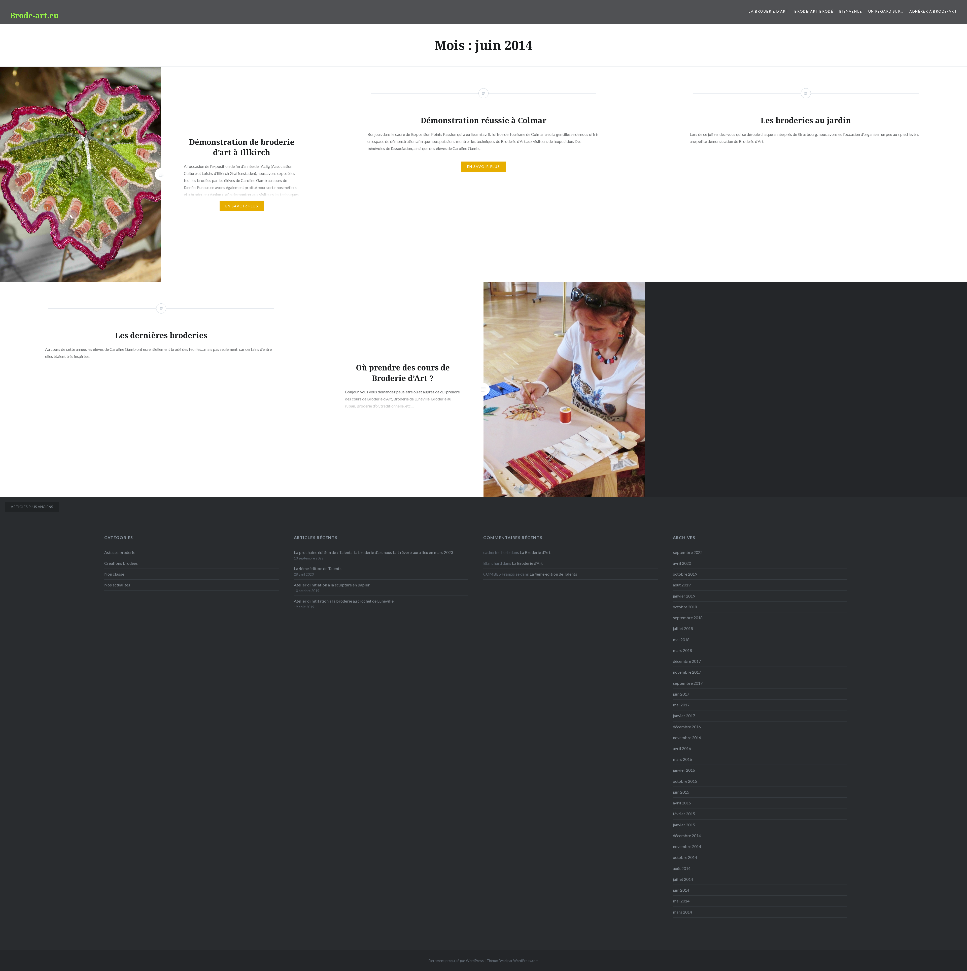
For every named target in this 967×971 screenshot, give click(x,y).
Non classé (114, 574)
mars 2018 (682, 650)
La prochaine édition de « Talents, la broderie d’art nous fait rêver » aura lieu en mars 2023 (373, 552)
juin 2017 (681, 694)
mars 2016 (682, 759)
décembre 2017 (687, 661)
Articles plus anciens (32, 507)
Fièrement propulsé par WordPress (456, 960)
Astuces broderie (119, 552)
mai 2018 (681, 639)
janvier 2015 (684, 824)
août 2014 (681, 868)
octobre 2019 (685, 574)
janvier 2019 (684, 595)
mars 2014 (682, 912)
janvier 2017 (684, 715)
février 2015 (684, 813)
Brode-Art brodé (814, 11)
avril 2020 (682, 563)
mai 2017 (681, 704)
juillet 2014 (683, 879)
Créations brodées (121, 563)
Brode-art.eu (34, 15)
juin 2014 (681, 890)
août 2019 (681, 584)
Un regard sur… (886, 11)
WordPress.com (525, 960)
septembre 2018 (688, 617)
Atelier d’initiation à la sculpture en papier (332, 584)
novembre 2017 (687, 672)
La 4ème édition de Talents (317, 568)
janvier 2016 (684, 770)
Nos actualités (117, 584)
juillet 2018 (683, 628)
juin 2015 (681, 792)
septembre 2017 (688, 683)
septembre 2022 (688, 552)
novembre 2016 (687, 737)
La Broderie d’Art (768, 11)
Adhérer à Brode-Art (933, 11)
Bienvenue (850, 11)
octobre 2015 (685, 781)
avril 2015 (682, 802)
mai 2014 (681, 900)
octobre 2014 (685, 857)
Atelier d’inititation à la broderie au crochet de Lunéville (344, 601)
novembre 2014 (687, 846)
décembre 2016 (687, 726)
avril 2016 (682, 748)
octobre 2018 (685, 606)
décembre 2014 (687, 835)
